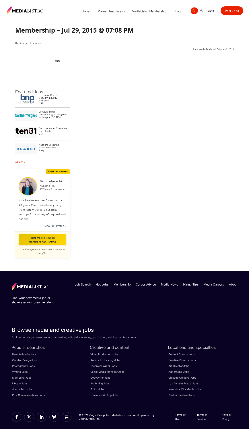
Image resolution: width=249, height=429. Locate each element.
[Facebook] (16, 417)
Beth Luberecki (51, 181)
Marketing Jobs (21, 377)
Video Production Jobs (104, 354)
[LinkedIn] (41, 417)
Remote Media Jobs (24, 354)
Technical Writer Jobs (103, 365)
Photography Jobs (23, 365)
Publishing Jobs (100, 383)
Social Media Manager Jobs (107, 371)
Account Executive (49, 144)
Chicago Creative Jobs (182, 377)
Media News (169, 284)
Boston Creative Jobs (181, 395)
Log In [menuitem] (179, 11)
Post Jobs (232, 11)
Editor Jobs (97, 389)
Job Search (83, 284)
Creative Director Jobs (182, 360)
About (233, 284)
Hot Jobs (102, 284)
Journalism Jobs (22, 389)
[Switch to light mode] (194, 10)
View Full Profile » (55, 226)
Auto (211, 10)
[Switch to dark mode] (202, 10)
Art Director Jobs (178, 365)
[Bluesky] (54, 417)
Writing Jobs (20, 371)
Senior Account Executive (53, 128)
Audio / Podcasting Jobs (105, 360)
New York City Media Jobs (184, 389)
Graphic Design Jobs (24, 360)
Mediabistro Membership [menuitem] (149, 11)
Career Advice (146, 284)
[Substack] (67, 417)
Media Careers (214, 284)
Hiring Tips (190, 284)
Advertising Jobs (178, 371)
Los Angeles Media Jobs (183, 383)
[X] (29, 417)
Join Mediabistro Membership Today (42, 239)
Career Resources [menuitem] (110, 11)
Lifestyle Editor (47, 111)
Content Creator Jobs (181, 354)
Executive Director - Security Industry (49, 96)
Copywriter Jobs (100, 377)
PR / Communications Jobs (28, 395)
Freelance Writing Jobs (104, 395)
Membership (122, 284)
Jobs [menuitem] (85, 11)
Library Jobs (20, 383)
